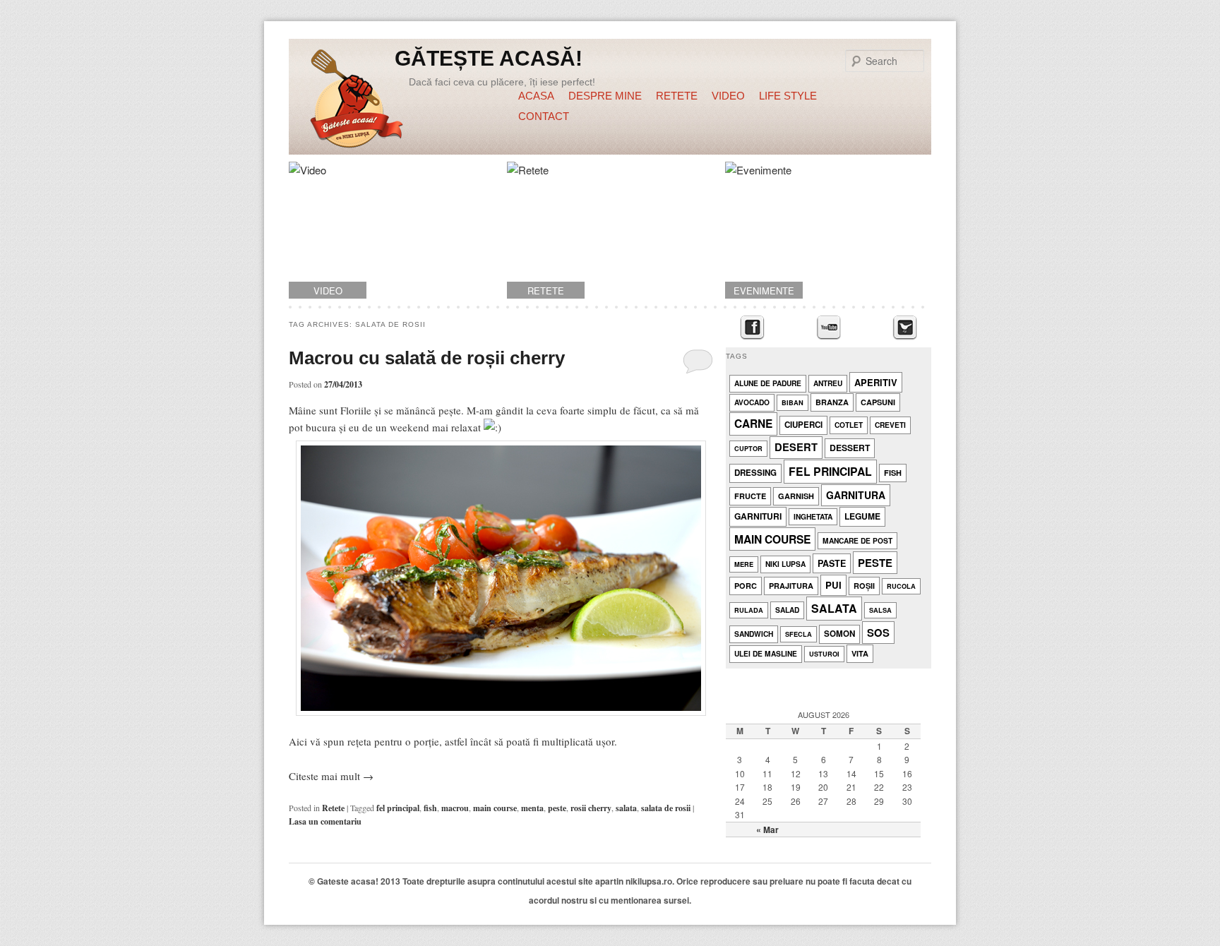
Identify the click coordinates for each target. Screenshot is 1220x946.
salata (626, 808)
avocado (752, 402)
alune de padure (767, 383)
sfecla (798, 634)
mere (743, 564)
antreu (827, 383)
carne (753, 423)
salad (787, 609)
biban (792, 402)
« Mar (767, 829)
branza (832, 402)
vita (859, 653)
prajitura (791, 585)
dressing (755, 473)
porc (745, 585)
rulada (748, 610)
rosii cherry (590, 808)
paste (832, 563)
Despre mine (605, 96)
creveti (890, 424)
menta (532, 808)
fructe (750, 496)
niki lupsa (785, 563)
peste (557, 808)
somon (839, 634)
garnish (796, 496)
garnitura (855, 495)
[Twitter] (904, 328)
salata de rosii (665, 808)
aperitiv (875, 382)
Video (728, 96)
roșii (864, 585)
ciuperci (803, 425)
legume (862, 516)
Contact (543, 116)
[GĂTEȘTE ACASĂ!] (356, 100)
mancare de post (857, 540)
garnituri (758, 516)
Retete (677, 96)
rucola (901, 586)
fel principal (397, 808)
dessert (850, 447)
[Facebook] (752, 328)
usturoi (824, 654)
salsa (880, 610)
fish (430, 808)
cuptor (748, 448)
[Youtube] (828, 328)
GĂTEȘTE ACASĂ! (488, 58)
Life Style (788, 96)
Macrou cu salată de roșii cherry (427, 358)
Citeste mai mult (331, 776)
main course (495, 808)
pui (833, 585)
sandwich (753, 633)
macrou (455, 808)
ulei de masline (765, 653)
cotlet (849, 424)
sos (878, 632)
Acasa (536, 96)
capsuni (878, 402)
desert (796, 447)
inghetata (813, 516)
